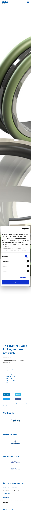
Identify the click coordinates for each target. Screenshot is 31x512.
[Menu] (28, 2)
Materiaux (8, 367)
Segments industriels (11, 370)
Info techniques (10, 374)
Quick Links (9, 378)
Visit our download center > (10, 505)
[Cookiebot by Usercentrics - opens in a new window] (22, 228)
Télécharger (9, 372)
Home (7, 365)
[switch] (27, 261)
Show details (22, 277)
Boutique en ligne (10, 380)
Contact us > (6, 493)
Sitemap (8, 382)
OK (15, 282)
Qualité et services (10, 376)
